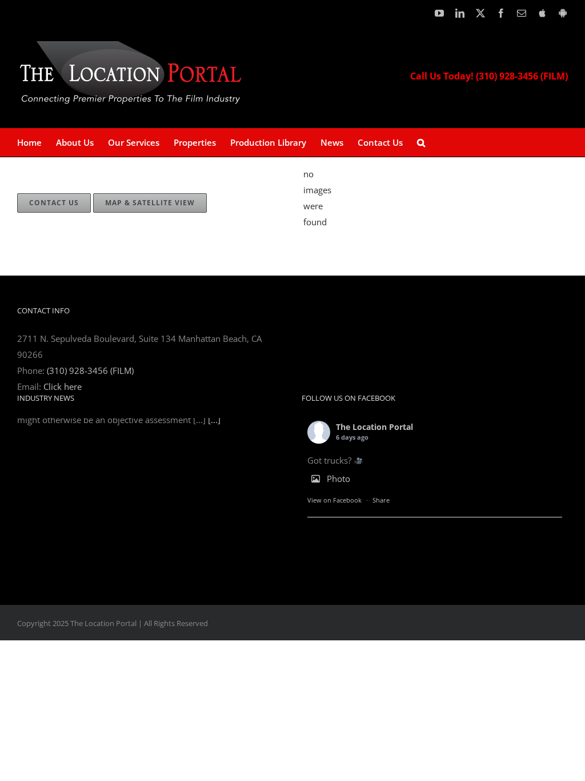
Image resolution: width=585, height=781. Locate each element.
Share (381, 500)
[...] (214, 557)
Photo (338, 478)
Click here (62, 386)
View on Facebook (334, 500)
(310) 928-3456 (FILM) (90, 370)
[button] (421, 142)
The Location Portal (374, 426)
